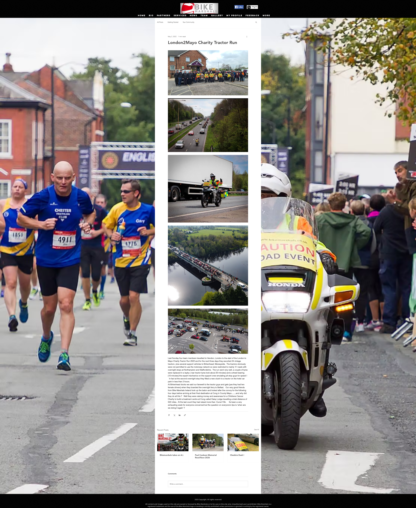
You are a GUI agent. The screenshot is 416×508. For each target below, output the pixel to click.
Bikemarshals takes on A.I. (172, 455)
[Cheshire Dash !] (243, 442)
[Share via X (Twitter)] (174, 415)
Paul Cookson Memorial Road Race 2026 (206, 456)
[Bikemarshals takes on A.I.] (172, 442)
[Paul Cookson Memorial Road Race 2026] (208, 442)
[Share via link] (185, 415)
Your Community (188, 22)
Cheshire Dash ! (237, 455)
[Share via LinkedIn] (180, 415)
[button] (256, 22)
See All (256, 430)
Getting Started (173, 22)
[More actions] (246, 36)
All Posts (160, 22)
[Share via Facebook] (169, 415)
